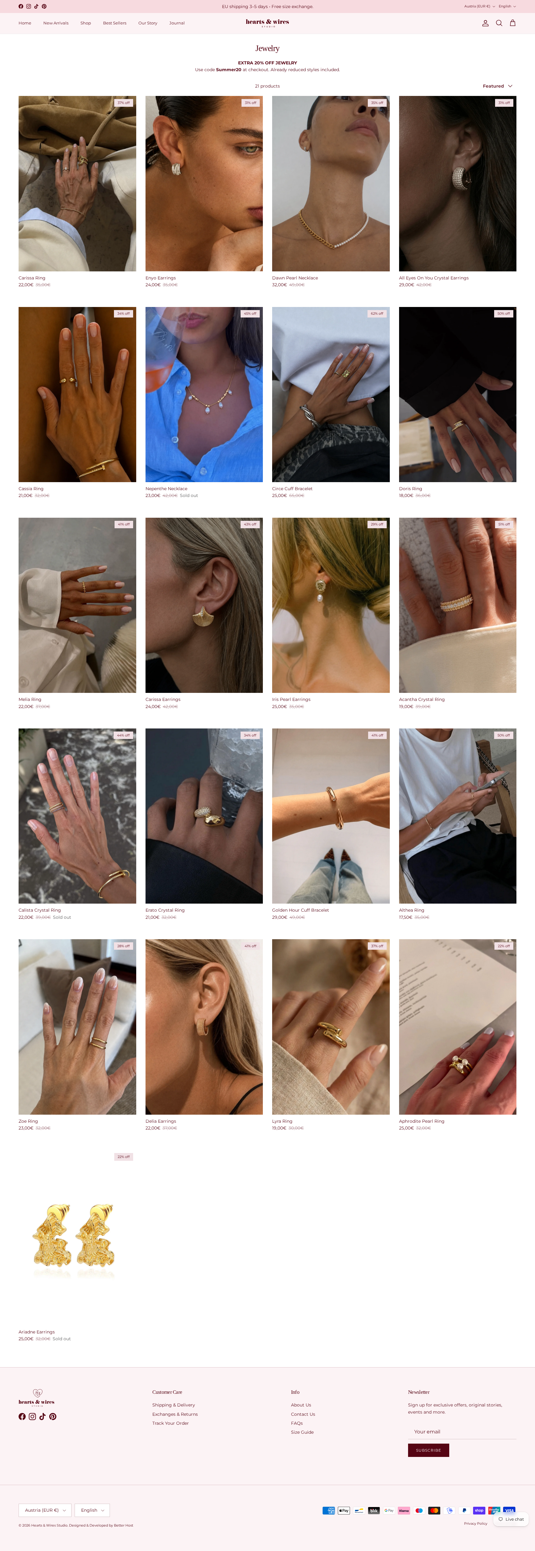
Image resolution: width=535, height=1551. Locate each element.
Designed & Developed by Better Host (101, 1525)
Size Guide (302, 1432)
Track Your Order (170, 1423)
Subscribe (428, 1450)
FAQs (297, 1423)
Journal (177, 22)
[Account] (484, 23)
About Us (301, 1405)
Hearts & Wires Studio (49, 1525)
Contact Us (303, 1414)
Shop (85, 22)
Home (25, 22)
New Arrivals (55, 22)
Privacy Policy (475, 1523)
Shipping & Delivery (173, 1405)
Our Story (147, 22)
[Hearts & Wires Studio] (267, 23)
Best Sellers (114, 22)
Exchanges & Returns (175, 1414)
